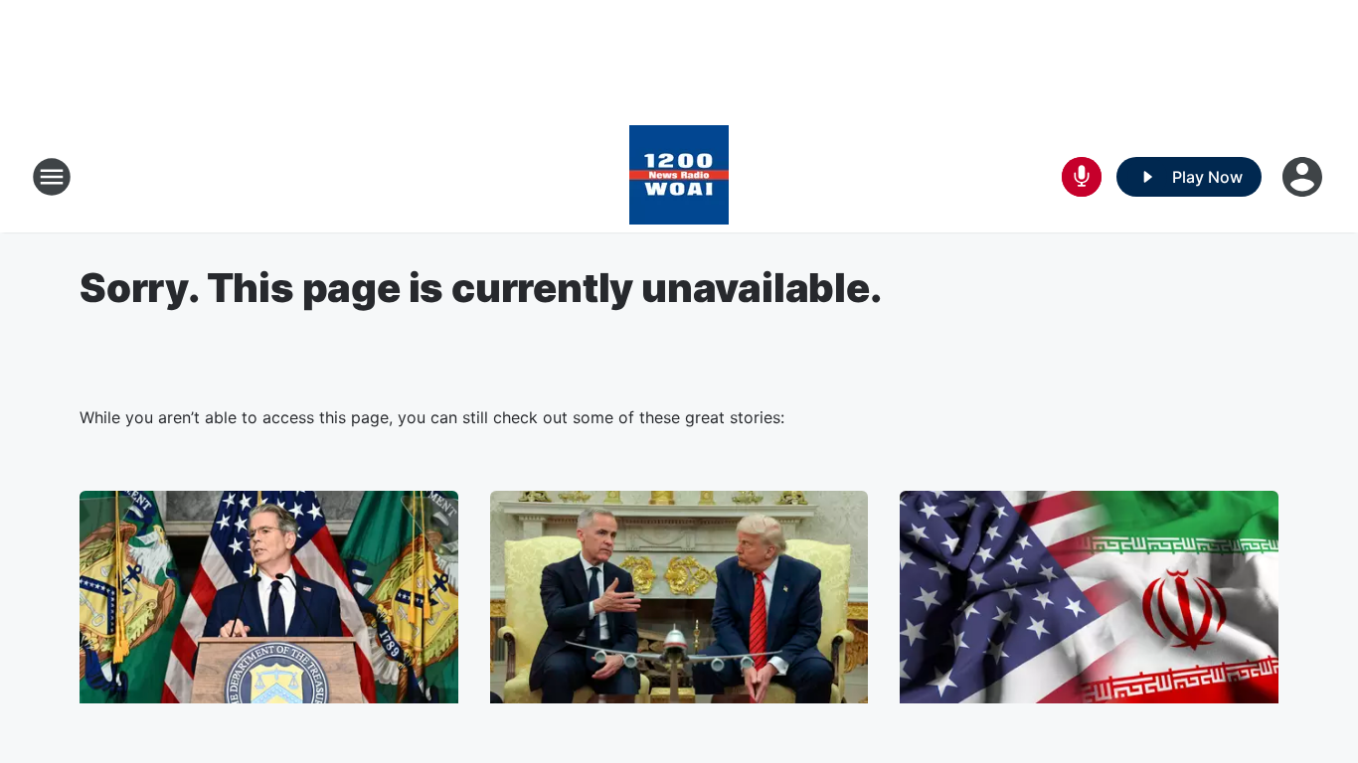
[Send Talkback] (1082, 177)
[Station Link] (679, 177)
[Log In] (1304, 177)
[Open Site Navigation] (52, 177)
